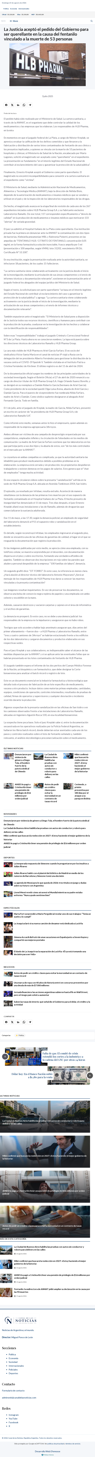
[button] (91, 21)
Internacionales (23, 9)
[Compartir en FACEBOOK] (6, 104)
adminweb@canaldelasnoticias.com (19, 1397)
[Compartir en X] (12, 104)
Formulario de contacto (13, 1390)
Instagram (14, 1414)
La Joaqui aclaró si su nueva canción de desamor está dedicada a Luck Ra (48, 923)
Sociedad (13, 1362)
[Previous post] (5, 1056)
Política (6, 9)
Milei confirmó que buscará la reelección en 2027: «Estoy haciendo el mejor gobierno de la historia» (82, 763)
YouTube (13, 1418)
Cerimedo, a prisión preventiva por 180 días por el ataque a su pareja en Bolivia (82, 791)
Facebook (13, 1422)
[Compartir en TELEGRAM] (29, 104)
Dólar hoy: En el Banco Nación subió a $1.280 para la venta (32, 1075)
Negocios (9, 967)
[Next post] (90, 1075)
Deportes (9, 857)
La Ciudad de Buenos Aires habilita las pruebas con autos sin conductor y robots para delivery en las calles (51, 765)
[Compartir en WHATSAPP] (24, 104)
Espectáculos (12, 908)
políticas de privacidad (55, 1444)
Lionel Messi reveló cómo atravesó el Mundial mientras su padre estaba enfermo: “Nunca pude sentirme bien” (48, 894)
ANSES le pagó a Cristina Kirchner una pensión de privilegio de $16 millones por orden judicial (23, 791)
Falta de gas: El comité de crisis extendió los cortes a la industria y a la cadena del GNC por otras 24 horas (64, 1056)
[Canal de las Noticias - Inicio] (3, 21)
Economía (13, 9)
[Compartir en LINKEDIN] (18, 104)
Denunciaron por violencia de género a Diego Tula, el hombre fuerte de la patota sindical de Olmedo (23, 763)
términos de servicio (73, 1444)
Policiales (13, 1369)
